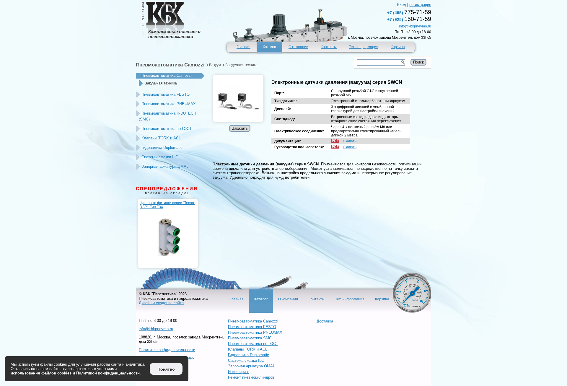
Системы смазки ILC (159, 157)
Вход (401, 4)
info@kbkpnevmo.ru (415, 26)
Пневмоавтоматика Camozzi (170, 65)
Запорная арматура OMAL (164, 166)
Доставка (325, 321)
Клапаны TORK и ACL (161, 138)
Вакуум (215, 65)
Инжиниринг (238, 371)
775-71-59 (409, 12)
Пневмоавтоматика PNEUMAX (168, 104)
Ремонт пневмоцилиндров (251, 377)
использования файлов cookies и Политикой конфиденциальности (75, 373)
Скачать (349, 141)
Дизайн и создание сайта (161, 303)
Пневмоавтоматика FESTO (165, 94)
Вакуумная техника (241, 65)
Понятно (166, 369)
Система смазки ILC (246, 360)
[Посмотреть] (238, 98)
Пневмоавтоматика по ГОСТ (166, 128)
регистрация (420, 4)
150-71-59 (409, 19)
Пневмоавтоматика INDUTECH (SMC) (167, 116)
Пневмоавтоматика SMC (250, 338)
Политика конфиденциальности (167, 350)
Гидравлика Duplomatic (162, 147)
